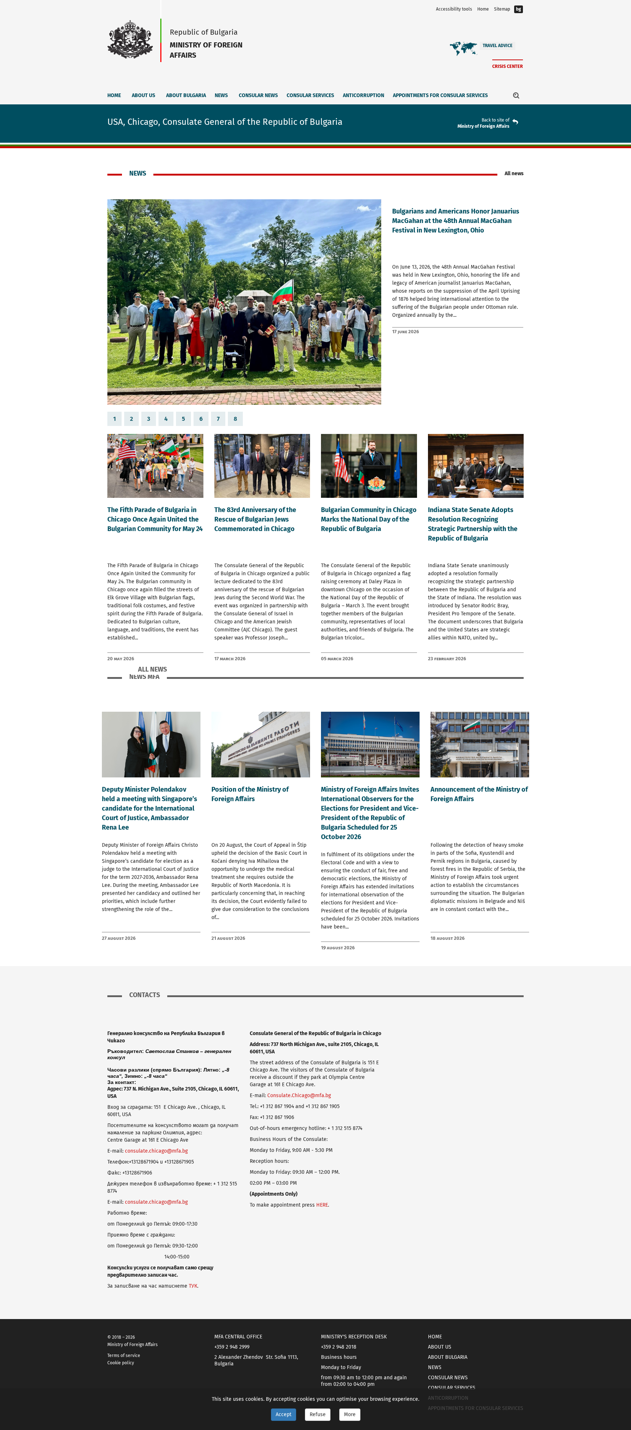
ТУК (193, 1286)
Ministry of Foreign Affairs (483, 126)
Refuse (318, 1414)
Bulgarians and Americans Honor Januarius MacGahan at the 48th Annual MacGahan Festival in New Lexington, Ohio (455, 220)
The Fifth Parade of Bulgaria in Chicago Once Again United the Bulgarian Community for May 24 (155, 519)
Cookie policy (120, 1362)
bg (518, 9)
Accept (283, 1414)
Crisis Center (507, 66)
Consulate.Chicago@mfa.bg (299, 1095)
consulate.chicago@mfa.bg (156, 1151)
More (350, 1414)
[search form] (516, 95)
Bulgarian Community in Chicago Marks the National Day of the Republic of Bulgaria (369, 519)
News (221, 95)
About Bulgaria (186, 95)
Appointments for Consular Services (440, 95)
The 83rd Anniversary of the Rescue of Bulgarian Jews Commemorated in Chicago (255, 519)
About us (143, 95)
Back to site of (495, 120)
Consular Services (310, 95)
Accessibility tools (454, 9)
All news (514, 173)
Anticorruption (363, 95)
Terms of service (123, 1355)
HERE (322, 1205)
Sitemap (502, 9)
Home (483, 9)
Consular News (258, 95)
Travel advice (497, 45)
